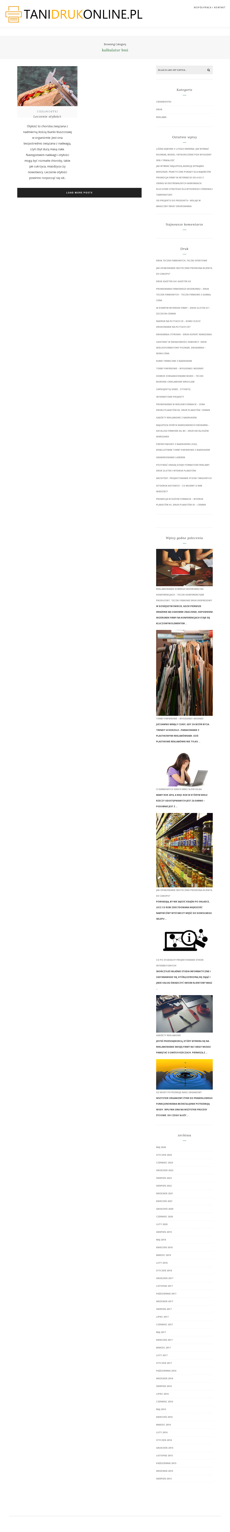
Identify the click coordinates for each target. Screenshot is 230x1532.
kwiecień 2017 (164, 1339)
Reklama (161, 117)
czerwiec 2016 (164, 1401)
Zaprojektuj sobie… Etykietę (173, 389)
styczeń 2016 (164, 1440)
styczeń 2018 (164, 1270)
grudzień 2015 (164, 1447)
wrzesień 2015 (164, 1470)
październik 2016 (166, 1370)
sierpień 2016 (164, 1386)
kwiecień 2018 (164, 1247)
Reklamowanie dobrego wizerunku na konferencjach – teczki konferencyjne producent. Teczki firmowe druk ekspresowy (184, 594)
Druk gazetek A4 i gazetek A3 (173, 281)
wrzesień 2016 (164, 1378)
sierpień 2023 (164, 1178)
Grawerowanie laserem (170, 457)
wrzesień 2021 (164, 1193)
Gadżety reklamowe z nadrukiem (176, 417)
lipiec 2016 (162, 1393)
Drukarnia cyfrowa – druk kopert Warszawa (184, 334)
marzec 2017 (163, 1347)
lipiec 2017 (162, 1316)
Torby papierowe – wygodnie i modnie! (180, 368)
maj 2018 (161, 1239)
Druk (159, 109)
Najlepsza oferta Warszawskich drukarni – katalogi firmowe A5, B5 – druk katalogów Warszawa (183, 431)
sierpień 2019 (164, 1232)
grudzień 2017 (164, 1278)
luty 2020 (161, 1224)
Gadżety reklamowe (168, 1035)
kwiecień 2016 (164, 1417)
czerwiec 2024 (164, 1162)
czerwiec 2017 (164, 1324)
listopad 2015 (164, 1455)
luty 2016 (161, 1432)
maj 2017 (161, 1332)
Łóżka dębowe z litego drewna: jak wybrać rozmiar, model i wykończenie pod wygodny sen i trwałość (183, 154)
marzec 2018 (163, 1255)
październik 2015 (166, 1463)
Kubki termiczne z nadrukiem (174, 360)
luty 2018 (161, 1262)
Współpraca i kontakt (210, 7)
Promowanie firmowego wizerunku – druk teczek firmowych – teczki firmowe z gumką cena (183, 294)
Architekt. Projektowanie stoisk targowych (184, 478)
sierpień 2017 (164, 1309)
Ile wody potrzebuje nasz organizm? (179, 1092)
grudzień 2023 (164, 1170)
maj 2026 (161, 1147)
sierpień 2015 (164, 1478)
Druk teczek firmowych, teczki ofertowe (181, 260)
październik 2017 (166, 1293)
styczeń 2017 (164, 1363)
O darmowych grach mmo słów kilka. (179, 789)
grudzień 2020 (164, 1208)
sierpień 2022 (164, 1185)
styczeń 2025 (164, 1154)
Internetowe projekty (170, 396)
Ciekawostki (47, 111)
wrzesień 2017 (164, 1301)
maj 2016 (161, 1409)
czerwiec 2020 (164, 1216)
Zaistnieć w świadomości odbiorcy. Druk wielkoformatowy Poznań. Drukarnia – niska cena (181, 347)
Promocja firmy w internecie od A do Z (180, 177)
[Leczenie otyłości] (47, 106)
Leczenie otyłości (47, 116)
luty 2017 (161, 1355)
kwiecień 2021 (164, 1201)
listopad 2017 (164, 1285)
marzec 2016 (163, 1424)
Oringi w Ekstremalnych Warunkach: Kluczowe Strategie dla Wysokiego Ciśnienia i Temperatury (184, 189)
